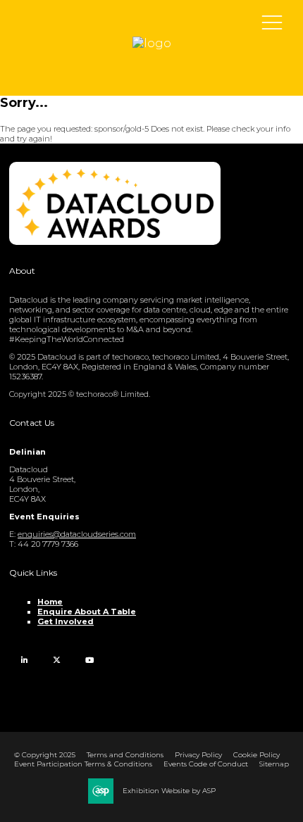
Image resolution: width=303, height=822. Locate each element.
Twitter (57, 660)
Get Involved (65, 621)
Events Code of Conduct (205, 764)
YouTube (89, 660)
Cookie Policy (256, 754)
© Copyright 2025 (44, 754)
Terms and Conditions (125, 754)
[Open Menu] (272, 21)
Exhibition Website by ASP (169, 790)
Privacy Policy (198, 754)
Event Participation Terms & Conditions (83, 764)
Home (50, 602)
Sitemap (274, 764)
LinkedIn (24, 660)
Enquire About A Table (86, 611)
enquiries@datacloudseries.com (77, 534)
